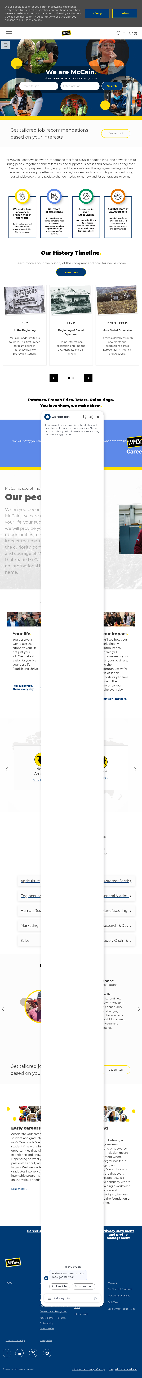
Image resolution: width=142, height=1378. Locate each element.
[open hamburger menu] (9, 33)
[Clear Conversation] (84, 417)
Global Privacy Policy (88, 1369)
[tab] (69, 378)
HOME (9, 1282)
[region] (72, 857)
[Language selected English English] (121, 33)
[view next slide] (88, 378)
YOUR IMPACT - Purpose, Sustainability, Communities (53, 1323)
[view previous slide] (54, 378)
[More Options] (49, 1298)
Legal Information (123, 1369)
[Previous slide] (7, 769)
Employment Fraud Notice (121, 1309)
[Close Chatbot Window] (98, 416)
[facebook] (7, 1353)
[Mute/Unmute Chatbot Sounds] (91, 416)
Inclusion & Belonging (119, 1295)
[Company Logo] (66, 33)
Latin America (81, 1314)
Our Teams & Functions (120, 1289)
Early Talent (114, 1302)
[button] (112, 86)
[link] (19, 1189)
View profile (46, 1340)
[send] (95, 1298)
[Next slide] (135, 769)
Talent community (15, 1340)
